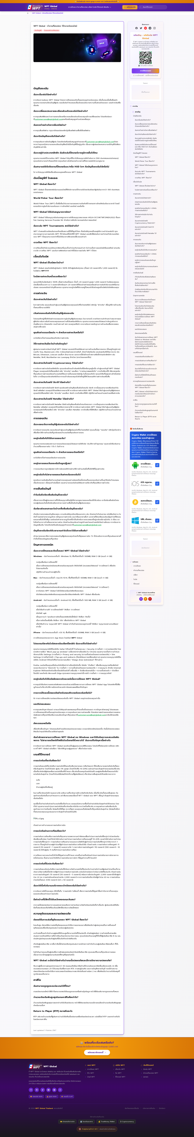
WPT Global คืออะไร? (142, 157)
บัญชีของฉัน (137, 116)
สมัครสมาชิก (131, 7)
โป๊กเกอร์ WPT (120, 1077)
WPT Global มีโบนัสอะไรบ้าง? (145, 186)
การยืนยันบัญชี (138, 273)
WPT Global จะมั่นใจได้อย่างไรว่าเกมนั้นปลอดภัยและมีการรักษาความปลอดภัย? (146, 393)
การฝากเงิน (137, 194)
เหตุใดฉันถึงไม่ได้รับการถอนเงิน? (146, 250)
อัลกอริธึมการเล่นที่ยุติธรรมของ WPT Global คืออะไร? (145, 386)
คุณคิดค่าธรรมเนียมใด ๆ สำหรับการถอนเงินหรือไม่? (146, 255)
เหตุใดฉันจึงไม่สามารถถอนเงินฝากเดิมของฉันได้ (146, 267)
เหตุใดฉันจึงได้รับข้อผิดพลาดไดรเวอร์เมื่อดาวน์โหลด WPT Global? (145, 316)
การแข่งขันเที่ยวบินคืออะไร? (144, 356)
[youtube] (48, 1090)
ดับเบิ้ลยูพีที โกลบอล (140, 153)
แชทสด (145, 1077)
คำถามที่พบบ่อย (82, 7)
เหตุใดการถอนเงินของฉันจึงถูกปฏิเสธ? (145, 261)
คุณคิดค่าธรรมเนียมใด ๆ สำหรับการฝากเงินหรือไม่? (146, 209)
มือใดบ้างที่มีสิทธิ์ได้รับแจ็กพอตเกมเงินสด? (145, 376)
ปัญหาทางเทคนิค (138, 295)
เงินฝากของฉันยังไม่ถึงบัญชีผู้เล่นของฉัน (146, 203)
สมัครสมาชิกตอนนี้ (95, 1052)
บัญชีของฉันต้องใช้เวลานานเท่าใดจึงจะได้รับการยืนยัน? (146, 290)
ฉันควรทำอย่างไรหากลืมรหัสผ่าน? (146, 130)
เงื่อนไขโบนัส (137, 182)
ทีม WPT (118, 1073)
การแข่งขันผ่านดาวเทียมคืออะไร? (146, 360)
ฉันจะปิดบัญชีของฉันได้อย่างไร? (145, 134)
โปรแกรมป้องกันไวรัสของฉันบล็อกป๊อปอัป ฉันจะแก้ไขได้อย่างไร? (144, 308)
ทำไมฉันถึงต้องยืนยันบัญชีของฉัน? (145, 278)
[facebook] (37, 1090)
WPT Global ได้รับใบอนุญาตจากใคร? (146, 166)
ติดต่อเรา (162, 1108)
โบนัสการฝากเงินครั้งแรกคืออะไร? (146, 190)
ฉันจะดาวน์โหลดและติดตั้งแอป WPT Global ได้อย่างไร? (145, 301)
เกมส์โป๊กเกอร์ (137, 352)
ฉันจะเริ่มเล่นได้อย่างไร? (143, 120)
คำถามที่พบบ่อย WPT (150, 1073)
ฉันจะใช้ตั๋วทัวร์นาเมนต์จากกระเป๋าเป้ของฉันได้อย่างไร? (146, 370)
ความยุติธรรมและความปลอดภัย (144, 381)
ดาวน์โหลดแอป (145, 71)
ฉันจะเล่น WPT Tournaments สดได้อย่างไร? (145, 172)
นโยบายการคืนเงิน (149, 1108)
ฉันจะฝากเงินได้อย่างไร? (143, 198)
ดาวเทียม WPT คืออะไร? (143, 178)
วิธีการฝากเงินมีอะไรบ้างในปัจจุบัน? (144, 215)
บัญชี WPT (91, 1077)
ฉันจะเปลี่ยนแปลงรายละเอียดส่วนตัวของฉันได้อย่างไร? (146, 125)
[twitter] (42, 1090)
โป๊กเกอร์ (100, 7)
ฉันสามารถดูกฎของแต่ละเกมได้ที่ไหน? (146, 405)
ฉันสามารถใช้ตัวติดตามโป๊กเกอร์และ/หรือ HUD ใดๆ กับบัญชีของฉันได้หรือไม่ (146, 146)
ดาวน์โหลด (72, 7)
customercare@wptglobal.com (48, 119)
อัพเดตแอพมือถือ (141, 333)
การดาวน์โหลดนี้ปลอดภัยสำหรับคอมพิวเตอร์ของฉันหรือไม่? (145, 324)
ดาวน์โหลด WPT (93, 1069)
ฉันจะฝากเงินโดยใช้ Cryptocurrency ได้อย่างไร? (145, 222)
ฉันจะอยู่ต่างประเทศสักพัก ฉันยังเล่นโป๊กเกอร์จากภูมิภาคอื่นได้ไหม (146, 139)
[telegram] (54, 1090)
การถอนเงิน (137, 239)
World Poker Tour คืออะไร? (145, 161)
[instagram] (60, 1090)
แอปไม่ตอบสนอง (141, 329)
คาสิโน (135, 400)
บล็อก (90, 7)
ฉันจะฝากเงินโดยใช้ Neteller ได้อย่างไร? (145, 234)
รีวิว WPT (90, 1073)
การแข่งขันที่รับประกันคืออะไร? (145, 364)
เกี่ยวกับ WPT (120, 1069)
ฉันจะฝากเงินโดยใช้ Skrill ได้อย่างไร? (144, 228)
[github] (31, 1090)
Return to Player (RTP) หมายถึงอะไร (145, 417)
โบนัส (95, 7)
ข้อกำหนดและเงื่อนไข (132, 1108)
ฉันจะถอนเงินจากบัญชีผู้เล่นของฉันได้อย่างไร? (145, 244)
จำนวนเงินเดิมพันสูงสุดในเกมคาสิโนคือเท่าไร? (146, 411)
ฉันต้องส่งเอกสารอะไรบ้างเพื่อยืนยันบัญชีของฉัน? (145, 284)
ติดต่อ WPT (147, 1069)
